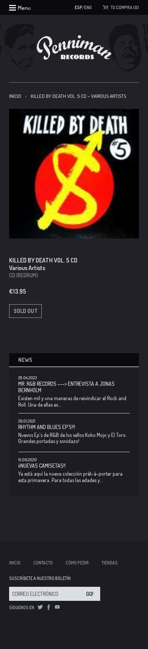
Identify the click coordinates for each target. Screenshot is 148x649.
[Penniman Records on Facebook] (48, 607)
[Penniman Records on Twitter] (40, 607)
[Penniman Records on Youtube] (57, 607)
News (25, 360)
